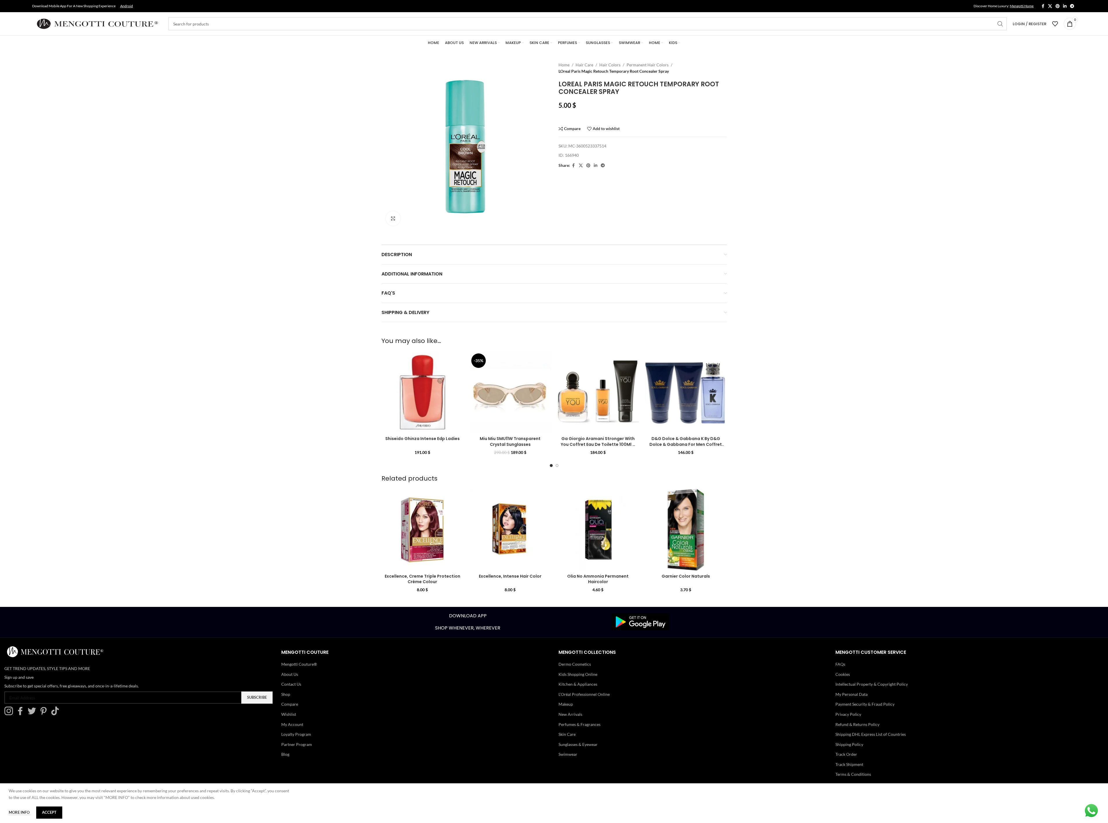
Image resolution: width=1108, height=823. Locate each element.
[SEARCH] (1000, 23)
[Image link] (640, 621)
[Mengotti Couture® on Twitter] (33, 713)
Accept (49, 812)
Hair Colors (609, 64)
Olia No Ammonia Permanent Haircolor (598, 579)
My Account (292, 724)
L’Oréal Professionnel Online (584, 694)
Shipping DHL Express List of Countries (870, 734)
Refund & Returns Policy (857, 724)
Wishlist (288, 714)
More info (19, 812)
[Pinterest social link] (1057, 6)
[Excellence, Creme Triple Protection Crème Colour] (422, 530)
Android (126, 6)
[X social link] (1050, 6)
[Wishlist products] (1055, 24)
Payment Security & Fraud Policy (865, 704)
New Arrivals (570, 714)
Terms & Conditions (853, 774)
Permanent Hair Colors (648, 64)
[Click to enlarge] (393, 218)
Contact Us (291, 684)
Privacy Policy (848, 714)
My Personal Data (851, 694)
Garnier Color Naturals (686, 576)
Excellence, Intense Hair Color (510, 576)
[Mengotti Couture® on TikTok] (56, 713)
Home (563, 64)
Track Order (846, 754)
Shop (285, 694)
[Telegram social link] (1072, 6)
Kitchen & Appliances (577, 684)
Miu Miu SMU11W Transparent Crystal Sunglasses (510, 441)
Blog (285, 754)
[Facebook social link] (1042, 6)
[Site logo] (97, 23)
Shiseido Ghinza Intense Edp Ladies (422, 438)
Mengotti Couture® (299, 664)
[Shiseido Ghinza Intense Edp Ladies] (422, 392)
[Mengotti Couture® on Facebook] (22, 713)
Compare (289, 704)
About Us (289, 674)
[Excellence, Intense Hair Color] (510, 530)
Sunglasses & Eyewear (578, 744)
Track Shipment (849, 764)
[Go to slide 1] (551, 465)
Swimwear (567, 754)
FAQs (840, 664)
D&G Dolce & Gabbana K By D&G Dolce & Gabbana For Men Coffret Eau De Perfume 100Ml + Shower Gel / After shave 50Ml (686, 447)
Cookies (842, 674)
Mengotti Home (1022, 6)
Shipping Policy (849, 744)
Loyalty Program (296, 734)
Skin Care (567, 734)
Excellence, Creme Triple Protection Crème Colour (422, 579)
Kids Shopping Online (577, 674)
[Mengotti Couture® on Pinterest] (45, 713)
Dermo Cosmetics (574, 664)
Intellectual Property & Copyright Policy (871, 684)
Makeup (565, 704)
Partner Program (296, 744)
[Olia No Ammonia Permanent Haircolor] (598, 530)
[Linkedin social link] (1064, 6)
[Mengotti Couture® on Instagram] (10, 713)
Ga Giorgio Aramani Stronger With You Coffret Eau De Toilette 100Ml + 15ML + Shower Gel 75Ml (598, 444)
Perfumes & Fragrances (579, 724)
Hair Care (584, 64)
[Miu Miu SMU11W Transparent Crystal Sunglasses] (510, 392)
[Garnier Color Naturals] (686, 530)
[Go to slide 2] (557, 465)
